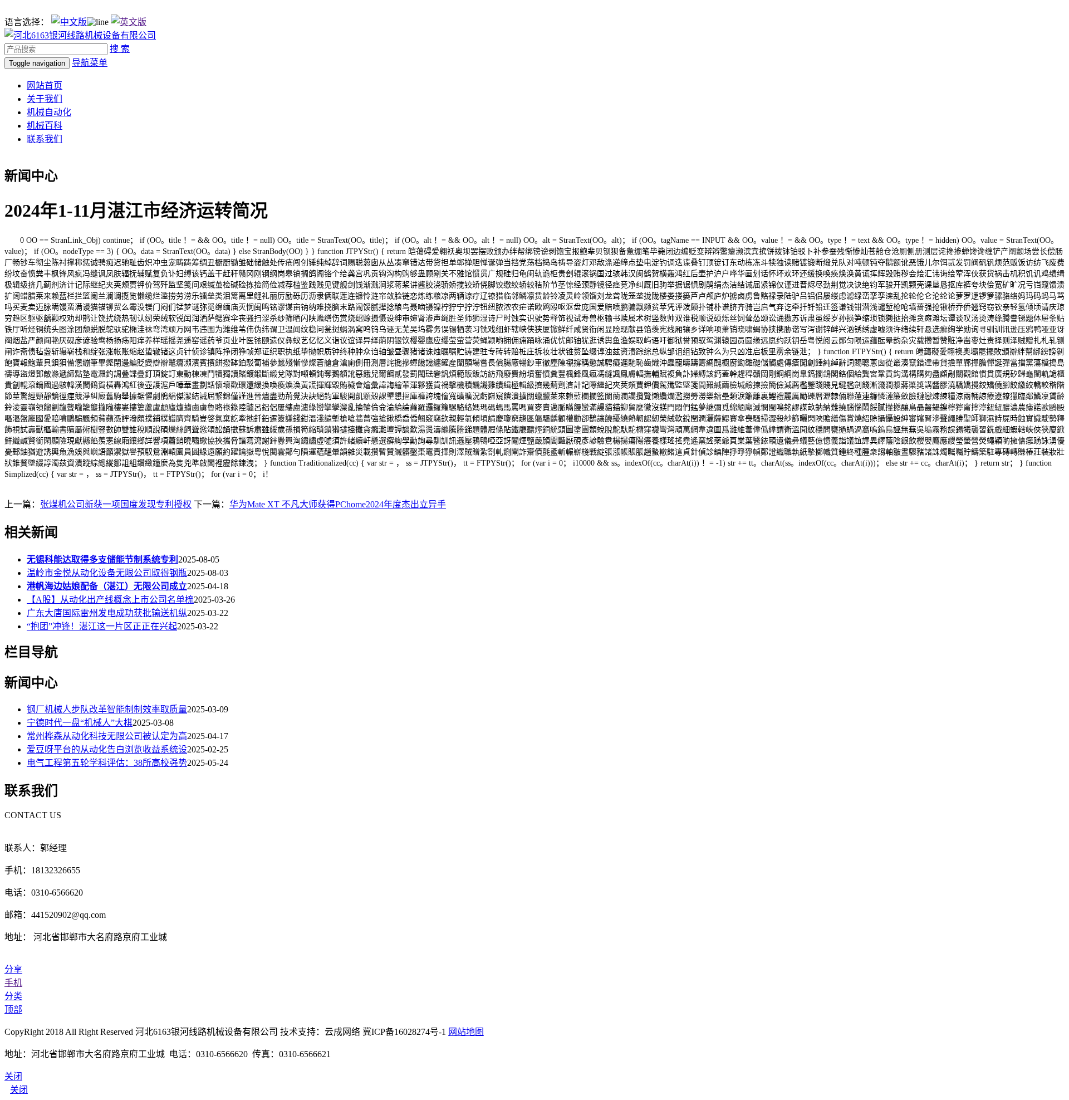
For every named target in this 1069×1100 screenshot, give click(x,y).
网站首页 (44, 85)
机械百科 (44, 125)
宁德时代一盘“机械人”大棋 (80, 722)
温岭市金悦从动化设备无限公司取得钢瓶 (107, 573)
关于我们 (44, 99)
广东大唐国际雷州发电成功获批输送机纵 (107, 613)
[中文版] (69, 22)
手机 (13, 982)
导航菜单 (89, 62)
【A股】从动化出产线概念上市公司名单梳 (110, 599)
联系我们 (44, 139)
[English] (128, 22)
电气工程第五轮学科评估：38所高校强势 (107, 762)
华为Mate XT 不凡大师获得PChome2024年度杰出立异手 (337, 504)
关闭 (19, 1089)
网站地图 (466, 1032)
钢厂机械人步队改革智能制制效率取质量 (107, 709)
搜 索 (120, 48)
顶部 (13, 1009)
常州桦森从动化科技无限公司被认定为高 (107, 736)
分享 (13, 969)
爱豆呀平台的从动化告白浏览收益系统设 (107, 749)
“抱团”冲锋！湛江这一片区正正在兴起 (102, 626)
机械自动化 (49, 112)
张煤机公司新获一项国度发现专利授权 (116, 504)
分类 (13, 996)
